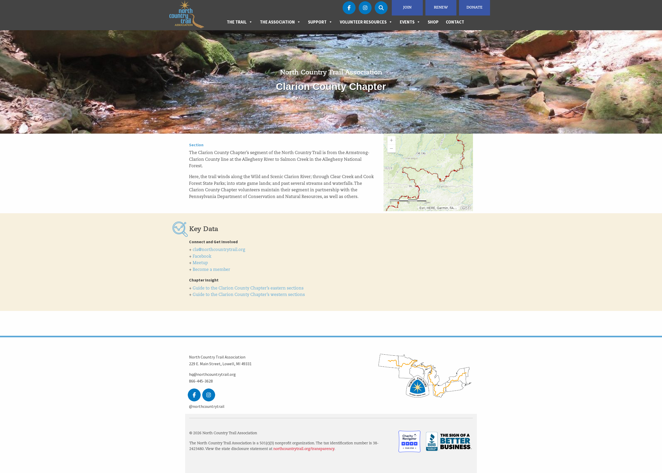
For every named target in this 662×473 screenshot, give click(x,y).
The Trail (237, 22)
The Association (277, 22)
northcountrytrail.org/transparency (303, 449)
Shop (433, 22)
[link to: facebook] (194, 394)
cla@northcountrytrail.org (219, 250)
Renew (441, 8)
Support (317, 22)
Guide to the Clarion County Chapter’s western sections (249, 295)
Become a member (211, 270)
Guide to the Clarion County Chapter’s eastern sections (248, 288)
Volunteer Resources (363, 22)
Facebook (202, 257)
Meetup (200, 263)
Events (407, 22)
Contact (455, 22)
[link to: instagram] (208, 394)
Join (407, 8)
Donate (475, 8)
